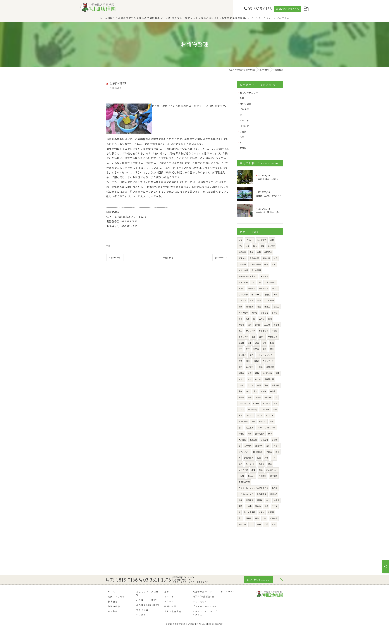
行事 (108, 246)
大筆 (273, 264)
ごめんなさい (244, 403)
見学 (242, 114)
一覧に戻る (168, 257)
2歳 (259, 282)
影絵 (240, 500)
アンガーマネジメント (266, 427)
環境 (257, 373)
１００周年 (243, 312)
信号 (275, 258)
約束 (270, 464)
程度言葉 (249, 427)
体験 (262, 246)
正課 (277, 373)
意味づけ (262, 421)
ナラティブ (250, 330)
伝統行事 (242, 252)
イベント (244, 120)
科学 (248, 361)
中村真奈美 (272, 336)
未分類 (243, 148)
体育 (251, 300)
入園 (273, 524)
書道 (266, 264)
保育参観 (270, 367)
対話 (259, 306)
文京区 (262, 512)
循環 (270, 318)
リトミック (243, 294)
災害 (240, 391)
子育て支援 (243, 270)
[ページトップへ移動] (280, 580)
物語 (275, 409)
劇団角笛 (249, 500)
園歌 (240, 506)
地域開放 (249, 367)
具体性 (241, 433)
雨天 (240, 330)
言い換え (242, 355)
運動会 (241, 324)
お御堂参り (263, 330)
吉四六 (256, 349)
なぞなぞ (264, 312)
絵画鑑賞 (249, 306)
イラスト (270, 415)
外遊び (256, 361)
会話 (259, 385)
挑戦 (240, 367)
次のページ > (221, 257)
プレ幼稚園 (269, 300)
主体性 (273, 391)
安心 (240, 464)
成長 (259, 524)
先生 (248, 349)
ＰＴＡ (260, 415)
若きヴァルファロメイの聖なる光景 (253, 488)
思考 (266, 457)
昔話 (264, 349)
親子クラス (256, 294)
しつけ (274, 439)
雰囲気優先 (259, 433)
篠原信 (254, 312)
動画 (272, 343)
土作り (262, 318)
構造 (253, 470)
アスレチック (268, 361)
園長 (277, 451)
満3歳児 (273, 494)
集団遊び (268, 252)
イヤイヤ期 (243, 470)
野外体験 (242, 264)
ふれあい (249, 415)
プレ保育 (244, 109)
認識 (275, 403)
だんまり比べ (271, 470)
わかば (274, 288)
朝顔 (240, 306)
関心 (251, 355)
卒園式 (269, 451)
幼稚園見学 (261, 494)
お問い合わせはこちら (287, 8)
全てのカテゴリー (249, 92)
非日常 (274, 488)
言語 (268, 445)
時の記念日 (267, 373)
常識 (249, 433)
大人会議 (242, 439)
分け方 (241, 476)
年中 (254, 246)
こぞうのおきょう (246, 494)
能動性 (241, 397)
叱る (249, 379)
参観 (253, 421)
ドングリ (266, 403)
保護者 (241, 373)
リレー (258, 397)
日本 (248, 391)
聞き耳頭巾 (258, 451)
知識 (259, 457)
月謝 (257, 518)
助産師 (241, 343)
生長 (266, 506)
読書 (264, 343)
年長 (259, 252)
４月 (273, 457)
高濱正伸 (264, 439)
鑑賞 (257, 343)
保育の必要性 (270, 282)
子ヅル (274, 506)
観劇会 (260, 500)
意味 (251, 252)
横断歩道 (266, 258)
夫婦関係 (247, 445)
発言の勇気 (243, 421)
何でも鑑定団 (249, 512)
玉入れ (267, 324)
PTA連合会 (252, 409)
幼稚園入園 (269, 379)
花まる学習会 (255, 264)
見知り (261, 464)
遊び (240, 518)
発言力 (267, 306)
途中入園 (242, 524)
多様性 (274, 312)
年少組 (241, 385)
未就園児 (264, 276)
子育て (241, 379)
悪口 (240, 427)
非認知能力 (248, 457)
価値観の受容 (244, 482)
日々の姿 (244, 125)
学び (251, 524)
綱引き (258, 324)
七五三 (256, 403)
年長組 (274, 330)
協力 (255, 391)
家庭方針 (253, 439)
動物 (240, 415)
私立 (240, 240)
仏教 (272, 421)
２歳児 (260, 367)
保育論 (243, 131)
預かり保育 (245, 103)
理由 (266, 385)
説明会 (249, 518)
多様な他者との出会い (248, 276)
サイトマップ (228, 591)
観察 (240, 361)
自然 (266, 524)
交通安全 (242, 258)
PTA (240, 246)
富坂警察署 (254, 258)
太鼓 (253, 336)
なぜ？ (250, 385)
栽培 (259, 300)
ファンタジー (244, 451)
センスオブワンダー (265, 355)
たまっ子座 (243, 336)
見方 (240, 349)
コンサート (265, 409)
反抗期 (263, 391)
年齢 (264, 518)
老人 (268, 500)
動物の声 (259, 445)
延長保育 (273, 518)
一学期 (249, 506)
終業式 (276, 500)
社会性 (267, 294)
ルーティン (250, 464)
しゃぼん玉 (261, 240)
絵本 (249, 343)
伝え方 (258, 379)
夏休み (258, 506)
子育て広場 (263, 288)
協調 (249, 397)
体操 (247, 246)
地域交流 (271, 246)
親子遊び (251, 288)
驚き (240, 318)
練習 (249, 324)
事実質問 (275, 385)
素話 (261, 470)
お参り (276, 445)
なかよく (251, 476)
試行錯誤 (273, 476)
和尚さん (268, 397)
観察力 (276, 306)
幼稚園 (271, 512)
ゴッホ (241, 409)
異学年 (276, 324)
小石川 (241, 288)
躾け (270, 433)
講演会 (262, 336)
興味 (272, 349)
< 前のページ (115, 257)
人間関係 (262, 476)
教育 (242, 98)
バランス (242, 300)
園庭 (272, 240)
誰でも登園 (256, 270)
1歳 (252, 282)
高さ (248, 318)
